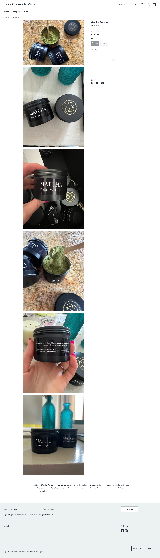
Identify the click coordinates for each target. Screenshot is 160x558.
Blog (26, 11)
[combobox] (96, 51)
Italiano (120, 4)
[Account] (142, 3)
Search (6, 526)
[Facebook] (122, 530)
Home (6, 11)
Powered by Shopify (36, 552)
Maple (104, 43)
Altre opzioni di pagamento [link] (115, 72)
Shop (15, 11)
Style (92, 39)
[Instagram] (126, 530)
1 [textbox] (92, 51)
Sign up (130, 509)
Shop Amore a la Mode (19, 4)
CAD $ (131, 4)
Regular (95, 43)
